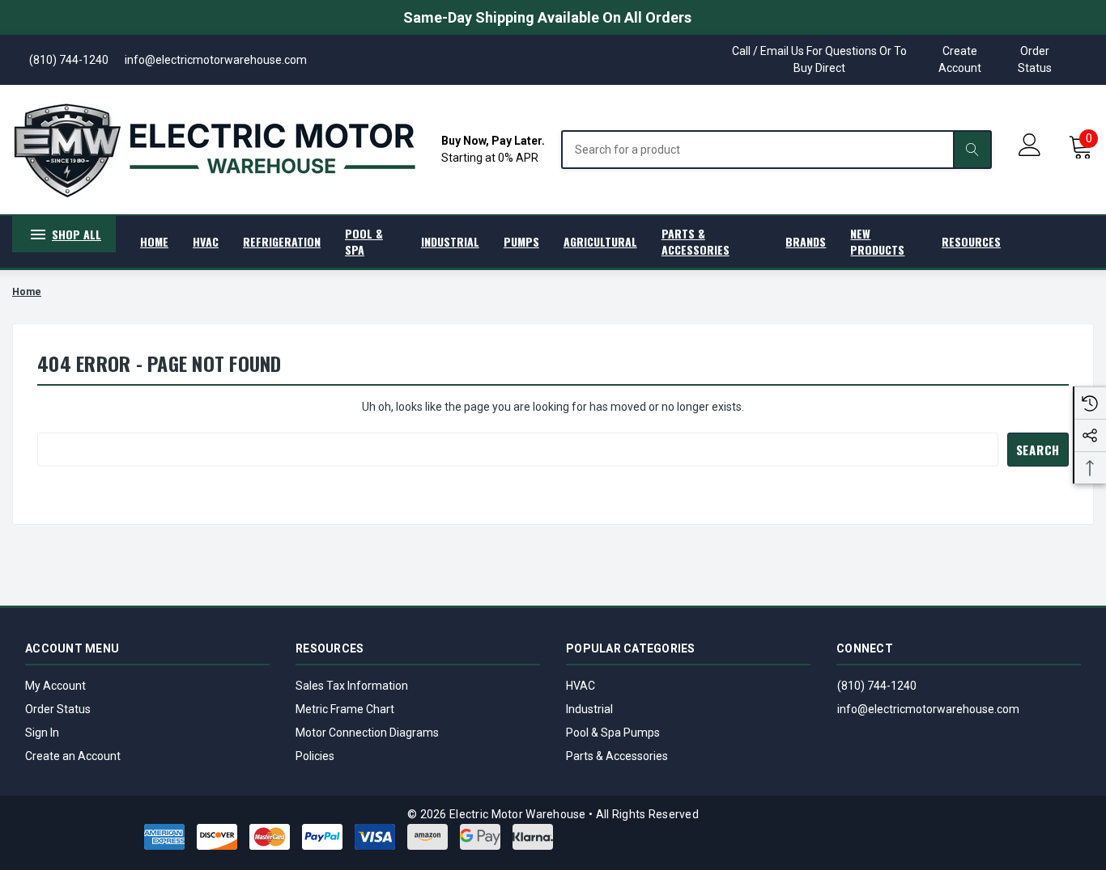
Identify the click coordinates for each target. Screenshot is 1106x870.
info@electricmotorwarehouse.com (928, 709)
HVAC (580, 685)
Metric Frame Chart (345, 709)
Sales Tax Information (352, 685)
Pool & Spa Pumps (613, 732)
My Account (55, 685)
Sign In (42, 732)
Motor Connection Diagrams (367, 732)
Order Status (1035, 59)
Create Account (959, 59)
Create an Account (73, 756)
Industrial (589, 709)
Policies (315, 756)
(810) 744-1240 (877, 685)
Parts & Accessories (617, 756)
